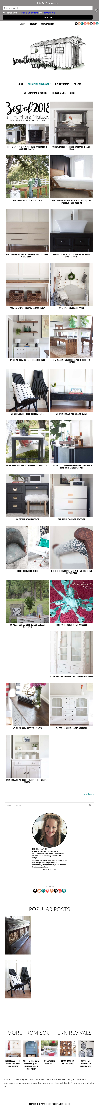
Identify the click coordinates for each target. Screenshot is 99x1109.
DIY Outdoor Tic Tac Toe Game (67, 1062)
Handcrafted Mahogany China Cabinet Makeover (71, 676)
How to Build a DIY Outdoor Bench (27, 200)
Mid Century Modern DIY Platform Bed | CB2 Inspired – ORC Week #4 (71, 201)
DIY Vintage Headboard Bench (71, 308)
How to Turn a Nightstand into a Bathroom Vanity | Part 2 (71, 255)
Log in (67, 1104)
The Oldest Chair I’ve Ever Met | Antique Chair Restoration (71, 572)
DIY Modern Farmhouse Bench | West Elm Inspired (71, 361)
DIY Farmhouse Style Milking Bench (71, 414)
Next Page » (89, 794)
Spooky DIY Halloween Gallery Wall (86, 1064)
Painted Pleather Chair (27, 571)
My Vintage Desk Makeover (27, 519)
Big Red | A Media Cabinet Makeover (71, 728)
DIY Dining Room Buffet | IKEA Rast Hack (27, 360)
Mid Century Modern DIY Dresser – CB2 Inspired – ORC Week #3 (27, 255)
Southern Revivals (49, 52)
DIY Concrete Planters (49, 1062)
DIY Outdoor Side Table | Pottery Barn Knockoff (27, 465)
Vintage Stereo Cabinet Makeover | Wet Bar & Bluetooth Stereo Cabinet (72, 466)
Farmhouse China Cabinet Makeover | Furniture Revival (27, 781)
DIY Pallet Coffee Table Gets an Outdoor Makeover (27, 626)
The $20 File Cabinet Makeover (71, 519)
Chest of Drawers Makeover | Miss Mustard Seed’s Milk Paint (31, 1065)
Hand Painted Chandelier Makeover (71, 625)
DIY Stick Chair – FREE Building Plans (27, 414)
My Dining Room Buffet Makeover (27, 728)
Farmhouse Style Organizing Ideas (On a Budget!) (12, 1064)
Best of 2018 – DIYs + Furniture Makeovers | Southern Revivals (27, 148)
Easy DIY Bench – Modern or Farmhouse (27, 308)
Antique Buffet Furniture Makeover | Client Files (71, 148)
